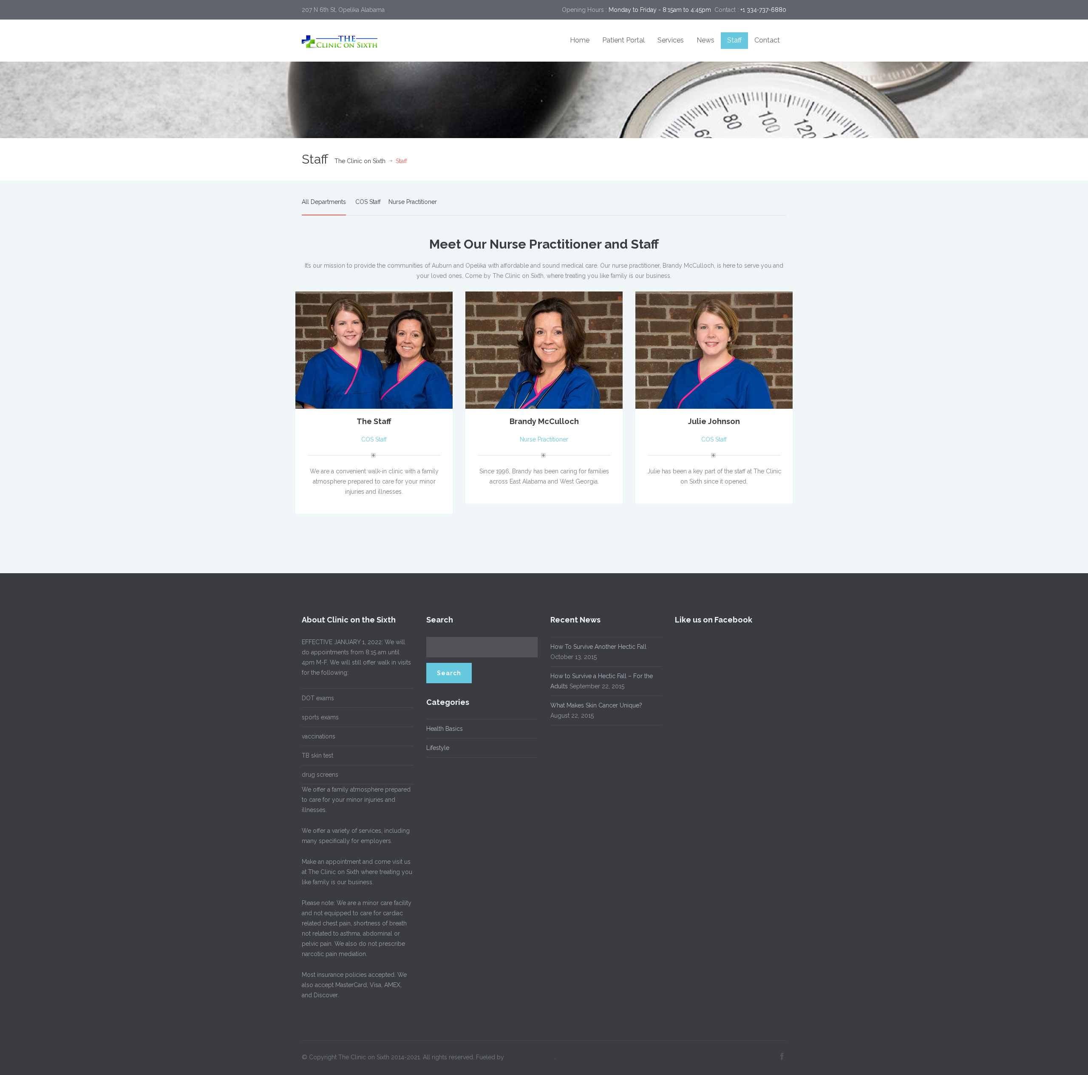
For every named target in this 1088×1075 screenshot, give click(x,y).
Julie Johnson (714, 421)
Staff (734, 40)
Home (579, 40)
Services (670, 40)
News (705, 40)
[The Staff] (374, 349)
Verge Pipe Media (530, 1057)
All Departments (324, 201)
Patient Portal (623, 40)
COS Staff (368, 201)
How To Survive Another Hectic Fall (598, 646)
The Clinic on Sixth (359, 161)
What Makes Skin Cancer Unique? (596, 705)
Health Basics (444, 728)
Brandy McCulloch (544, 421)
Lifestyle (437, 747)
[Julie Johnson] (714, 349)
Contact (767, 40)
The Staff (374, 421)
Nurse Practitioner (412, 201)
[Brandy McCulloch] (544, 349)
